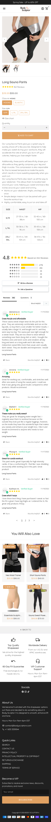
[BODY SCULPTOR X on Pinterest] (23, 691)
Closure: (8, 98)
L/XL (14, 113)
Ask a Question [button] (27, 289)
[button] (43, 360)
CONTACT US (8, 748)
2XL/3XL (24, 113)
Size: (6, 108)
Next (46, 39)
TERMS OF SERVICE (11, 768)
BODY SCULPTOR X (32, 813)
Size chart (8, 118)
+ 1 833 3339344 (10, 729)
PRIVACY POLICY (9, 752)
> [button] (34, 520)
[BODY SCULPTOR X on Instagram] (26, 691)
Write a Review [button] (26, 283)
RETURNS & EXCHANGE (13, 760)
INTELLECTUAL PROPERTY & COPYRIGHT (20, 756)
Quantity (6, 123)
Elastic (19, 103)
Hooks (7, 103)
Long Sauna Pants (9, 354)
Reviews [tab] (6, 297)
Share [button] (7, 360)
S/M (5, 113)
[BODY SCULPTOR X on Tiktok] (28, 691)
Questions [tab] (25, 297)
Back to (25, 630)
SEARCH (6, 745)
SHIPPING (6, 764)
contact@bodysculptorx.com (16, 725)
